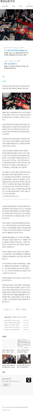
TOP (29, 408)
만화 (20, 6)
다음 (3, 76)
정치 (14, 317)
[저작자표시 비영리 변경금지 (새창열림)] (23, 309)
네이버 (4, 81)
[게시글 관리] (11, 309)
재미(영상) (29, 6)
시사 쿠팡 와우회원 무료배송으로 (15, 50)
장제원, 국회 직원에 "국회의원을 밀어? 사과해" (12, 326)
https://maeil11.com (10, 61)
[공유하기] (9, 309)
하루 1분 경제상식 (10, 64)
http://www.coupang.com (12, 47)
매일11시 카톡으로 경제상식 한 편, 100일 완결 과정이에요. (16, 67)
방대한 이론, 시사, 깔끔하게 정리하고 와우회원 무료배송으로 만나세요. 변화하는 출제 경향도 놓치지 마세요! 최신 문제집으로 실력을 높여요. (16, 54)
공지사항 (5, 6)
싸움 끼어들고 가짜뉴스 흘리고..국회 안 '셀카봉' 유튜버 (12, 321)
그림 (13, 6)
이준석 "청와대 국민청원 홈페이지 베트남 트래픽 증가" (12, 324)
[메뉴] (29, 3)
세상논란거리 (8, 317)
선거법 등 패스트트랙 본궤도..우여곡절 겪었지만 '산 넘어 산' (12, 328)
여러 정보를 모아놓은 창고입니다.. (11, 381)
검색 (25, 3)
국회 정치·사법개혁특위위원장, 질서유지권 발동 (12, 330)
